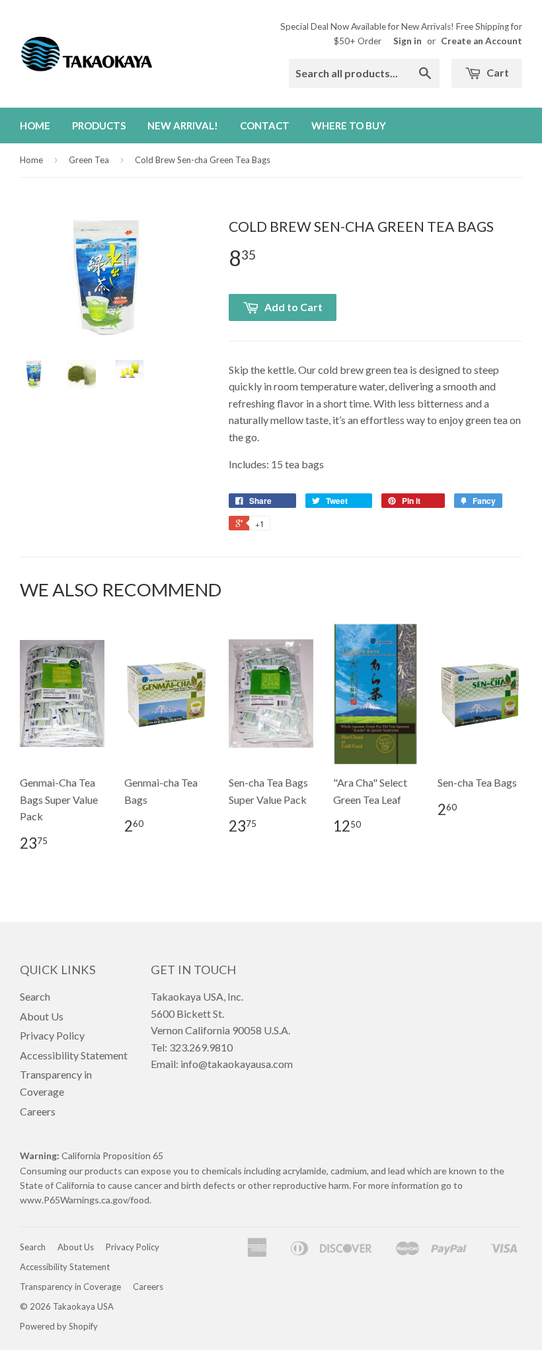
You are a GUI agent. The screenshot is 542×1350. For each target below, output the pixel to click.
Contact (265, 125)
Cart (496, 72)
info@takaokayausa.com (236, 1063)
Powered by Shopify (59, 1326)
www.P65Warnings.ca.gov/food (84, 1199)
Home (35, 125)
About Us (41, 1016)
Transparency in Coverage (70, 1286)
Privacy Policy (52, 1035)
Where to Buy (348, 125)
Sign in (407, 41)
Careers (38, 1111)
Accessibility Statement (74, 1055)
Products (99, 125)
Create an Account (481, 41)
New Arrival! (182, 125)
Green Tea (89, 160)
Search (35, 996)
